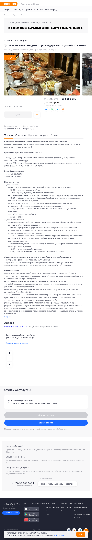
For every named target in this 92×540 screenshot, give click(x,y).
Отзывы (54, 135)
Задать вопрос (46, 423)
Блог (47, 514)
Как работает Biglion (52, 507)
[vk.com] (69, 530)
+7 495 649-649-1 (11, 504)
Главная (6, 15)
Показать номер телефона (17, 343)
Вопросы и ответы (66, 507)
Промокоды (30, 10)
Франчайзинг (78, 511)
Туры (21, 10)
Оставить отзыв (46, 415)
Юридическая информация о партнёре (43, 327)
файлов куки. (59, 535)
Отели (14, 10)
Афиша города (51, 10)
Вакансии (49, 511)
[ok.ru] (74, 530)
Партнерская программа (82, 514)
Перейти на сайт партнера (15, 327)
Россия (23, 15)
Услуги (7, 10)
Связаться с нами (11, 513)
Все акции (77, 518)
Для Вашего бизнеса (80, 507)
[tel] (80, 530)
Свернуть (8, 317)
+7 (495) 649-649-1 (24, 483)
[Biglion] (11, 4)
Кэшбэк (40, 10)
